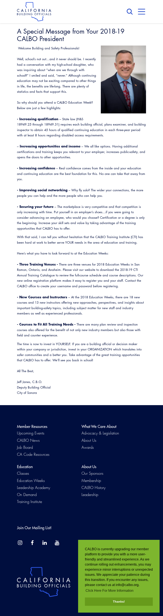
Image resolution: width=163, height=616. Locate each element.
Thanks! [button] (119, 601)
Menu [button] (141, 11)
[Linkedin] (44, 543)
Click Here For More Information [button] (109, 590)
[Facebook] (32, 543)
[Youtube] (57, 543)
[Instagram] (20, 543)
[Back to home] (34, 11)
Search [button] (130, 11)
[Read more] (123, 79)
